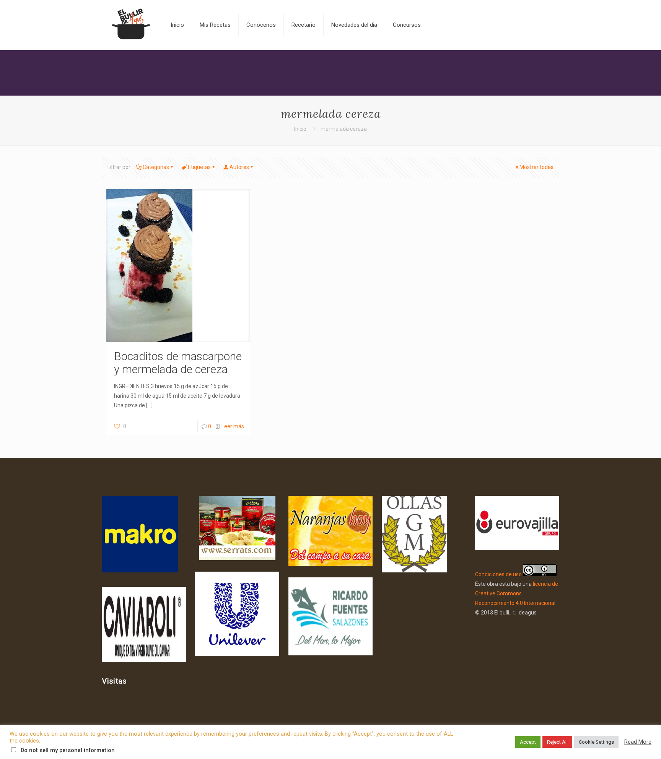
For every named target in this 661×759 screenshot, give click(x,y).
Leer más (232, 426)
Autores (239, 167)
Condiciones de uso (498, 574)
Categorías (156, 167)
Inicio (300, 129)
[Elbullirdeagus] (130, 25)
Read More (637, 741)
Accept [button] (528, 742)
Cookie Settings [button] (596, 742)
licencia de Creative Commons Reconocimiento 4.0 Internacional (516, 593)
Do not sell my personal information (68, 750)
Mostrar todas (536, 167)
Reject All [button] (557, 742)
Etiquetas (199, 167)
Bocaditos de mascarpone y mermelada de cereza (178, 362)
